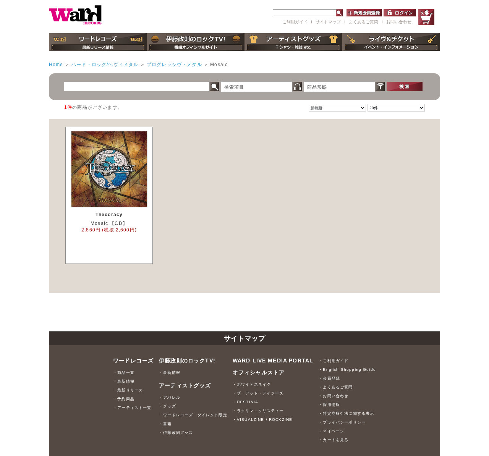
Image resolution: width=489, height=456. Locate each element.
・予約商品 (123, 399)
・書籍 (165, 424)
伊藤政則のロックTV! (187, 361)
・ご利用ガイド (333, 361)
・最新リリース (128, 390)
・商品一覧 (123, 372)
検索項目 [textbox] (234, 86)
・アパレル (169, 397)
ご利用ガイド (295, 21)
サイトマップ (328, 21)
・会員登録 (329, 378)
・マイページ (331, 431)
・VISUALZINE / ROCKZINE (263, 419)
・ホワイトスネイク (252, 384)
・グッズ (167, 406)
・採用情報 (329, 405)
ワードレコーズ (133, 361)
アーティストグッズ (185, 385)
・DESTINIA (245, 402)
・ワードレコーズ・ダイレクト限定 (193, 415)
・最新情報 (123, 381)
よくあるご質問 (363, 21)
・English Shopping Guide (347, 369)
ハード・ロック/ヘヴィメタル (104, 64)
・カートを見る (333, 440)
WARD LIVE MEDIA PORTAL (273, 361)
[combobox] (256, 86)
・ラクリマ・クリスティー (258, 411)
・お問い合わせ (333, 396)
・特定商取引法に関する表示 (346, 413)
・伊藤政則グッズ (176, 432)
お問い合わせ (398, 21)
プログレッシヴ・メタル (174, 64)
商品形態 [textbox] (317, 86)
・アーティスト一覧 (132, 408)
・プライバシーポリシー (342, 422)
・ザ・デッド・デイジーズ (258, 393)
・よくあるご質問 (336, 387)
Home (56, 64)
